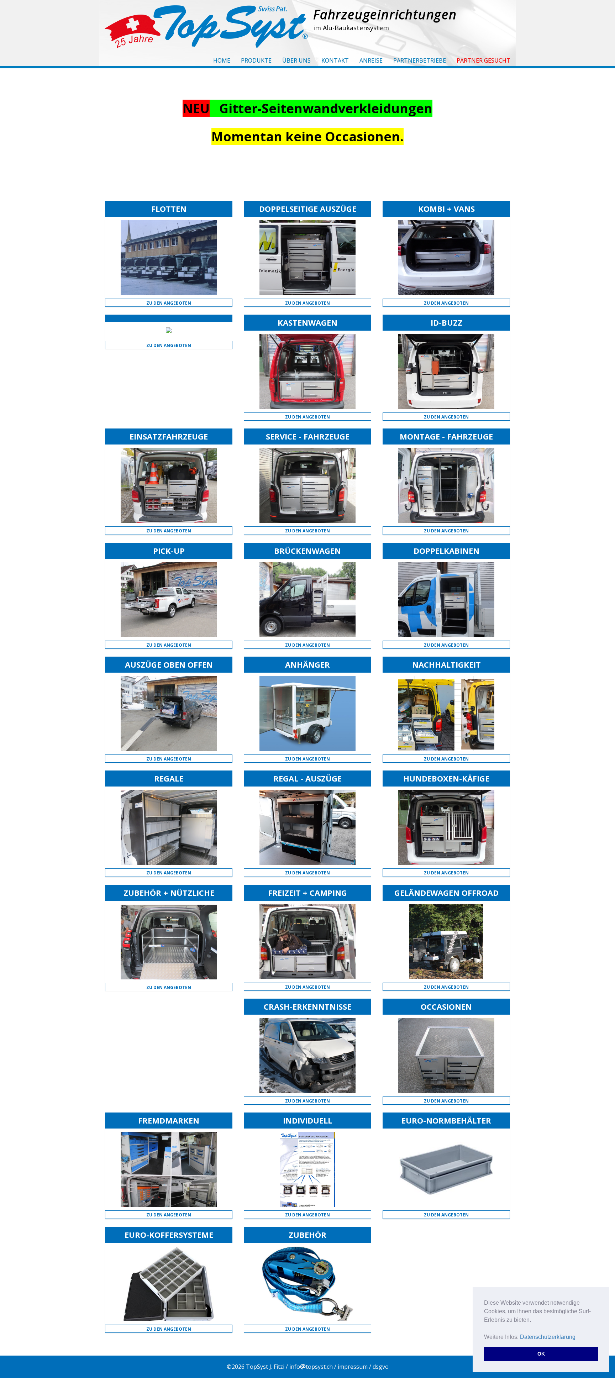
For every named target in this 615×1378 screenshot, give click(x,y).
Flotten (168, 208)
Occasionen (446, 1006)
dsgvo (381, 1367)
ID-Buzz (446, 322)
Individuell (307, 1120)
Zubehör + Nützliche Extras (168, 896)
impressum (353, 1367)
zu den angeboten (168, 303)
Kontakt (335, 60)
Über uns (296, 60)
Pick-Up (169, 550)
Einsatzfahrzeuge (169, 436)
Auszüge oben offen (169, 664)
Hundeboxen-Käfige (446, 778)
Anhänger (307, 664)
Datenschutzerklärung (547, 1337)
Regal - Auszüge (307, 778)
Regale (168, 778)
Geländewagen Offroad (446, 892)
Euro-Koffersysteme (169, 1234)
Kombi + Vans (446, 208)
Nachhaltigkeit (446, 664)
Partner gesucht (483, 60)
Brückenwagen (307, 550)
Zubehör (307, 1234)
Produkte (256, 60)
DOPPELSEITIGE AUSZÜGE (307, 208)
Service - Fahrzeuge (307, 436)
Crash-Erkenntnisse (307, 1006)
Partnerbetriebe (419, 60)
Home (221, 60)
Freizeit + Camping (307, 892)
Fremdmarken (168, 1120)
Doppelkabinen (446, 550)
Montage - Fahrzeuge (446, 436)
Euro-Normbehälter (446, 1120)
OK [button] (541, 1354)
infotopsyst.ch (311, 1367)
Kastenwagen (307, 322)
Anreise (371, 60)
